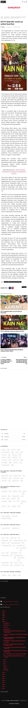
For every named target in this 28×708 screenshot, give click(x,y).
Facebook (14, 433)
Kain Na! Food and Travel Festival (18, 17)
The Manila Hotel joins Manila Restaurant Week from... (14, 631)
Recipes (17, 452)
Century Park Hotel (6, 528)
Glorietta (3, 543)
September (6, 629)
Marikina (3, 498)
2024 (3, 613)
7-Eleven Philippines (6, 516)
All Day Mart (14, 516)
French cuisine (16, 478)
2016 (3, 678)
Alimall (3, 538)
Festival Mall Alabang (18, 540)
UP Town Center (5, 565)
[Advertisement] (14, 411)
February (5, 670)
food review (4, 462)
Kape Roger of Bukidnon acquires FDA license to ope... (13, 644)
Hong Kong (4, 575)
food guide (14, 457)
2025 (3, 611)
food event (6, 17)
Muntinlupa (13, 498)
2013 (3, 684)
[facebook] (22, 2)
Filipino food (4, 478)
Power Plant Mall (13, 552)
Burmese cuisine (17, 475)
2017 (3, 676)
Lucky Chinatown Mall (15, 543)
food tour (15, 462)
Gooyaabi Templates (14, 703)
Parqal (3, 552)
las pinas (4, 506)
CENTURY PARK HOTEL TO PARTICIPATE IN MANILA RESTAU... (14, 638)
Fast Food (13, 449)
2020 (3, 621)
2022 (3, 617)
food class (4, 454)
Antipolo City (4, 491)
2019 (3, 672)
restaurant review (5, 465)
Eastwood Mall (5, 540)
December (6, 623)
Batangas (15, 491)
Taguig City (23, 501)
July (4, 659)
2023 (3, 615)
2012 (3, 686)
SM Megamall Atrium (18, 555)
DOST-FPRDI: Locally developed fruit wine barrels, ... (14, 641)
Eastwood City (13, 538)
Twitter (14, 439)
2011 (3, 688)
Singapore (14, 575)
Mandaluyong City (16, 496)
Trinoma (16, 562)
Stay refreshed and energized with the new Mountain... (15, 651)
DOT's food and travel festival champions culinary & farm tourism (14, 172)
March (5, 668)
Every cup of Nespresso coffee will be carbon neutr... (15, 634)
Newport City (23, 548)
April (4, 665)
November (6, 625)
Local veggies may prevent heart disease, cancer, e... (14, 648)
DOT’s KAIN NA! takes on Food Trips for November (11, 312)
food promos (16, 460)
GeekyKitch (14, 7)
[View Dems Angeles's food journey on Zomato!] (9, 601)
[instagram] (24, 2)
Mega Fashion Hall (20, 545)
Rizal (14, 501)
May (4, 663)
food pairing (4, 460)
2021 (3, 619)
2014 (3, 682)
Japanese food (16, 480)
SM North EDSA (21, 557)
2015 (3, 680)
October (5, 627)
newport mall (17, 565)
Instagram (14, 436)
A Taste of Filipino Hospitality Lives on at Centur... (14, 656)
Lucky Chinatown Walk (6, 545)
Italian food (4, 480)
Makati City (4, 496)
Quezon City (4, 501)
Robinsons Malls (5, 555)
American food (5, 475)
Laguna (24, 491)
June (4, 661)
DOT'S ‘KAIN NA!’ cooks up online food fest (12, 331)
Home (2, 17)
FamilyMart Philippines (6, 518)
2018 (3, 674)
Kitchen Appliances (6, 452)
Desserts (3, 449)
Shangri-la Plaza (5, 562)
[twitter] (26, 2)
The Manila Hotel (15, 528)
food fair (4, 457)
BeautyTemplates (14, 700)
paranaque (13, 506)
